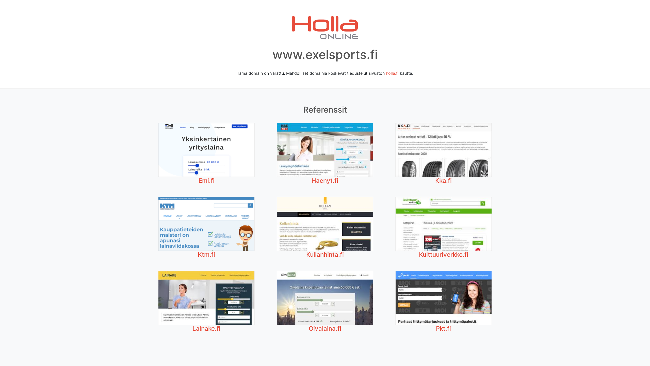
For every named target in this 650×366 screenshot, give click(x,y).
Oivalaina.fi (325, 328)
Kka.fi (443, 180)
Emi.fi (207, 180)
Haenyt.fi (325, 180)
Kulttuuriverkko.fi (443, 254)
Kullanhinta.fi (325, 254)
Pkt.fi (443, 328)
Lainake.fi (206, 328)
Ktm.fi (206, 254)
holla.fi (392, 73)
